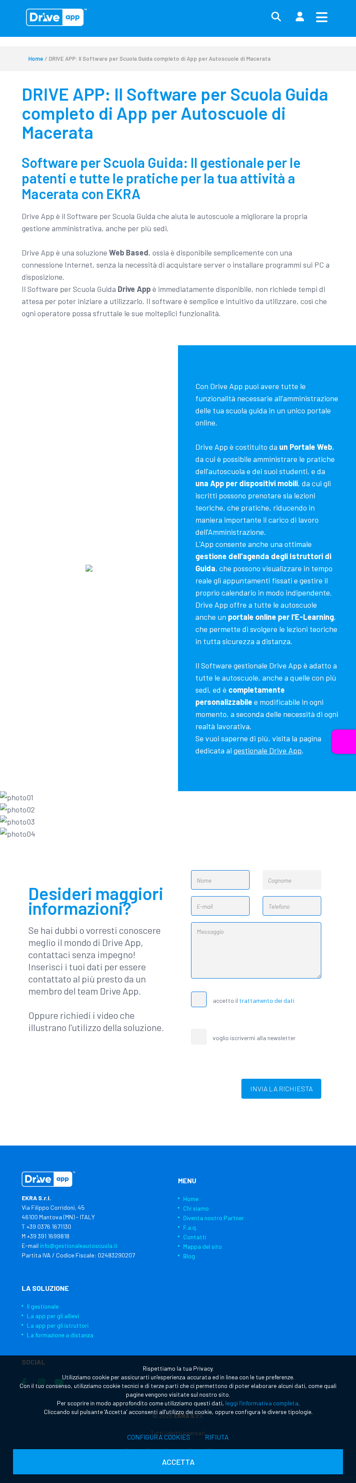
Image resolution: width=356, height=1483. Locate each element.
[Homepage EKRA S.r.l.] (56, 17)
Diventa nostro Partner (213, 1217)
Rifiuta (217, 1437)
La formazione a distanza (60, 1335)
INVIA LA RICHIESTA (281, 1088)
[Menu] (321, 17)
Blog (189, 1256)
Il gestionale (43, 1306)
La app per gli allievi (53, 1315)
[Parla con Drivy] (344, 742)
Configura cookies (158, 1437)
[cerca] (276, 17)
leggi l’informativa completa (261, 1403)
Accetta (178, 1462)
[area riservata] (299, 17)
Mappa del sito (202, 1246)
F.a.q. (190, 1227)
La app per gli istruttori (58, 1325)
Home (35, 58)
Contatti (194, 1237)
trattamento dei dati (266, 1000)
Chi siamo (196, 1208)
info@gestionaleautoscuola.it (79, 1245)
